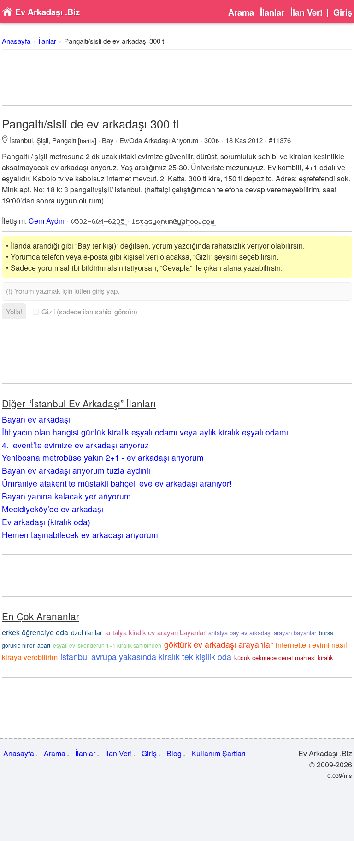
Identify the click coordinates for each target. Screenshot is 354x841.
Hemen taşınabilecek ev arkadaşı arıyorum (80, 534)
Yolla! (14, 311)
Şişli (42, 140)
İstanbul (21, 140)
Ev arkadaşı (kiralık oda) (46, 522)
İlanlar (272, 12)
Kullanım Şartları (218, 753)
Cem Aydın (47, 220)
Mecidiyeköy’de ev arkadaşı (52, 509)
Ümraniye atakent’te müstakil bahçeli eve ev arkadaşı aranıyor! (117, 483)
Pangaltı (64, 140)
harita (87, 140)
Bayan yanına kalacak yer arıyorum (66, 496)
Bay (107, 140)
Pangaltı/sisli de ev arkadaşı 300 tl (114, 41)
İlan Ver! (306, 12)
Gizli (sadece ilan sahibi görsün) (89, 311)
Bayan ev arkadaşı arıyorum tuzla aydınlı (76, 470)
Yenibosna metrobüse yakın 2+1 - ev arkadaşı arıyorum (103, 457)
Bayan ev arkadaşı (36, 419)
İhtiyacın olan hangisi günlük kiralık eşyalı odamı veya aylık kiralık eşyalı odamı (145, 432)
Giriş (342, 12)
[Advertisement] (177, 84)
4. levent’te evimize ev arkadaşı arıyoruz (75, 445)
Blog (174, 753)
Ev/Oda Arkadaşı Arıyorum (158, 140)
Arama (241, 12)
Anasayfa (16, 41)
